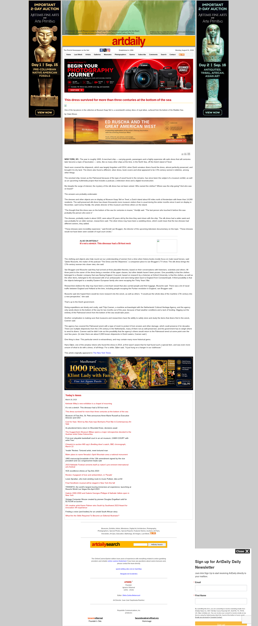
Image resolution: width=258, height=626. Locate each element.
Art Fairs (156, 531)
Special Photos (114, 531)
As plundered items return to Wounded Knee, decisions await (91, 428)
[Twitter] (105, 51)
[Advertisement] (162, 413)
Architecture (141, 528)
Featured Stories (140, 531)
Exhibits (112, 528)
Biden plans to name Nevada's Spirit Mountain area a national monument (96, 454)
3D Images (137, 534)
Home (68, 55)
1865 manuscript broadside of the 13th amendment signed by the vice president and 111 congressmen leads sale (95, 459)
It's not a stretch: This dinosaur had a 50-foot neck (105, 243)
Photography (151, 528)
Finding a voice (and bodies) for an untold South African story (91, 512)
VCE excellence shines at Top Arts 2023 (82, 471)
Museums (108, 55)
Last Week (78, 55)
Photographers (120, 55)
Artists (88, 55)
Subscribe (142, 55)
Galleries (97, 55)
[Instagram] (108, 51)
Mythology (128, 534)
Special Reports (127, 531)
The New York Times (102, 353)
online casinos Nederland (117, 561)
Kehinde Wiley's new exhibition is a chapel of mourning (88, 403)
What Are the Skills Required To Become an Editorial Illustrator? (92, 516)
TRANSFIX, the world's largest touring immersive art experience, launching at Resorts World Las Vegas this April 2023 (98, 488)
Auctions (149, 531)
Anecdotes (105, 534)
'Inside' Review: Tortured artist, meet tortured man (86, 450)
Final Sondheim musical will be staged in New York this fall (90, 483)
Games (132, 55)
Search (163, 55)
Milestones (125, 528)
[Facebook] (101, 51)
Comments (153, 55)
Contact (173, 55)
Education (120, 534)
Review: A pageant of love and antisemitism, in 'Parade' (88, 475)
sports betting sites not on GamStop (129, 569)
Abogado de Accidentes (128, 574)
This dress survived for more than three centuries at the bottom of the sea (96, 411)
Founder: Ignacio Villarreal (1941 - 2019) (129, 587)
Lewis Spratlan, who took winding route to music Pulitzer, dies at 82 (93, 479)
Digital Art (133, 528)
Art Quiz (113, 534)
